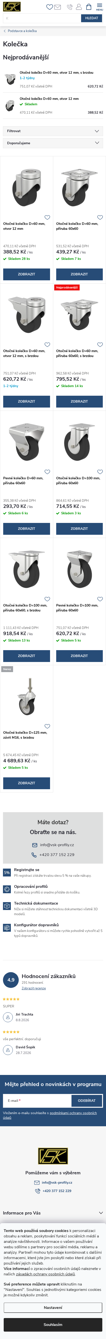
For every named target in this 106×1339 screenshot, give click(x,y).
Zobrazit (26, 274)
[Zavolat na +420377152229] (70, 7)
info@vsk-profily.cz (57, 1182)
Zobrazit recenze (34, 988)
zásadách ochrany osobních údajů (45, 1274)
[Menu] (99, 6)
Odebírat (87, 1100)
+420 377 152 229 (57, 1191)
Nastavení (53, 1307)
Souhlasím (53, 1324)
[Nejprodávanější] (79, 314)
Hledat (91, 18)
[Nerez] (26, 696)
